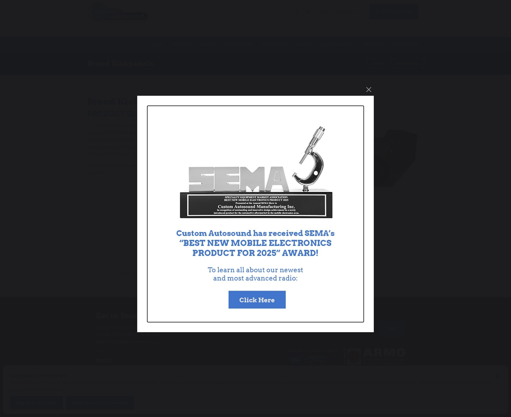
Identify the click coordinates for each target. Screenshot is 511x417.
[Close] (369, 90)
